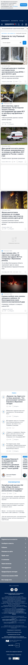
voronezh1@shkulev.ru (21, 609)
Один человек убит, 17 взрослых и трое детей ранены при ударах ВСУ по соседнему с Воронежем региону (12, 256)
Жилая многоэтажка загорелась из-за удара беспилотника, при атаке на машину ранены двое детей (12, 215)
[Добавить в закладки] (25, 82)
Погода (21, 20)
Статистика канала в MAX (10, 575)
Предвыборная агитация (9, 571)
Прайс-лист (5, 555)
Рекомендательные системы (14, 634)
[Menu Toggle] (2, 24)
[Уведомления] (22, 24)
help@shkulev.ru (11, 613)
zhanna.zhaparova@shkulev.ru (8, 619)
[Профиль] (26, 24)
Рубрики (4, 547)
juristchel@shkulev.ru (20, 612)
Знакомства (14, 20)
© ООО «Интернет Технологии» (14, 654)
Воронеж (4, 33)
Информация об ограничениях (14, 630)
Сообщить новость (8, 543)
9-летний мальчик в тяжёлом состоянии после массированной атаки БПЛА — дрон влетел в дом (13, 71)
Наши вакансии (6, 563)
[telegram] (12, 589)
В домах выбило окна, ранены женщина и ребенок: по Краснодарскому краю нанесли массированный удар (13, 299)
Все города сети (7, 580)
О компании (5, 559)
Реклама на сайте (7, 551)
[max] (16, 589)
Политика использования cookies (14, 632)
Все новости (11, 33)
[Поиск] (19, 24)
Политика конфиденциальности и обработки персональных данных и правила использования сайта (14, 637)
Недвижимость (5, 20)
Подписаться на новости (9, 539)
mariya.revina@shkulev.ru (9, 622)
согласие (15, 6)
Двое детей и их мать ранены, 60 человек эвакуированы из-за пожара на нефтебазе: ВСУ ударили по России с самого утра (13, 152)
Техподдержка (6, 567)
